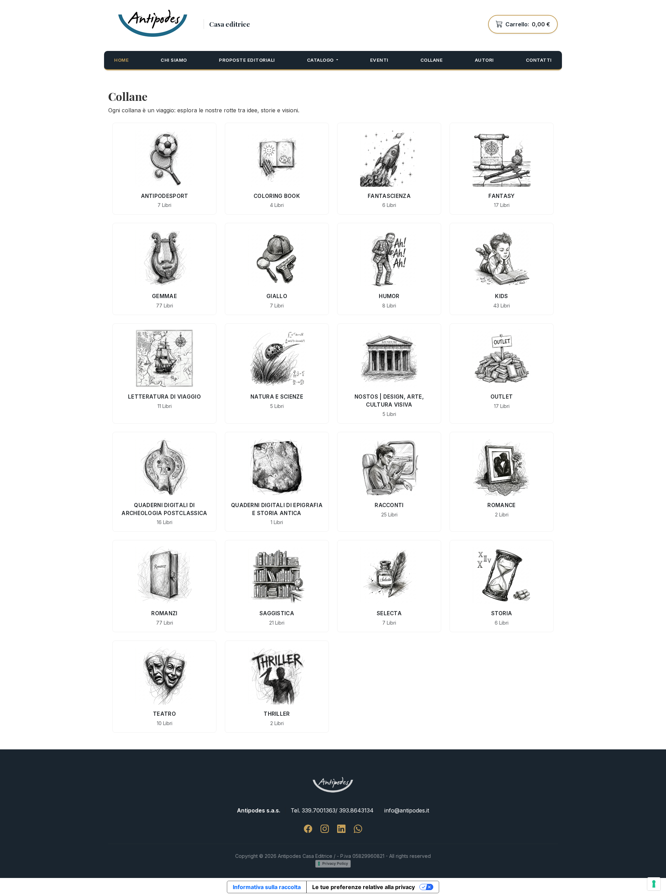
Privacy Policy (335, 863)
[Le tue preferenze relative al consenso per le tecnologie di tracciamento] (653, 883)
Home (121, 60)
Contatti (539, 60)
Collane (431, 60)
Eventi (379, 60)
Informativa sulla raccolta (267, 887)
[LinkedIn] (341, 829)
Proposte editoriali (247, 60)
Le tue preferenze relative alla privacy (363, 887)
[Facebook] (308, 829)
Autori (484, 60)
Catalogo (321, 60)
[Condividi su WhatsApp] (358, 829)
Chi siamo (174, 60)
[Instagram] (325, 829)
